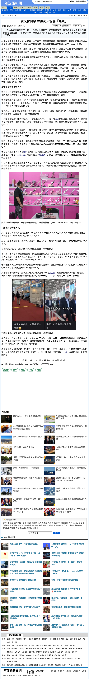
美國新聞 (18, 10)
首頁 (3, 8)
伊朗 (5, 523)
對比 (58, 645)
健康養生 (14, 649)
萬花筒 (64, 658)
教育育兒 (65, 649)
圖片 (52, 12)
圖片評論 (72, 645)
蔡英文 (23, 528)
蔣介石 (65, 526)
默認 (84, 26)
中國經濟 (31, 10)
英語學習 (46, 652)
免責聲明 (68, 671)
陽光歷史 (51, 665)
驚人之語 (27, 645)
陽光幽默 (58, 665)
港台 (40, 12)
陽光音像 (79, 665)
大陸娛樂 (14, 655)
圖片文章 (75, 652)
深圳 (57, 119)
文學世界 (60, 652)
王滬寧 (35, 526)
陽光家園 (72, 665)
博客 (47, 8)
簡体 (73, 1)
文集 (37, 645)
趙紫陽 (29, 528)
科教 (64, 10)
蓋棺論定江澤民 (19, 665)
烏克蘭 (52, 273)
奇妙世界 (70, 658)
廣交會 (6, 370)
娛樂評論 (50, 655)
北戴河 (71, 526)
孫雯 (51, 526)
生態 (35, 12)
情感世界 (22, 658)
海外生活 (43, 649)
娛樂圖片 (65, 655)
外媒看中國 (19, 645)
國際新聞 (40, 10)
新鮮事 (28, 8)
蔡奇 (18, 528)
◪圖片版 (79, 15)
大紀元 (41, 360)
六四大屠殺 (73, 523)
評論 (15, 8)
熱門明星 (29, 655)
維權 (79, 10)
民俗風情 (10, 661)
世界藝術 (53, 652)
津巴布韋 (78, 526)
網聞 (59, 10)
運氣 (23, 370)
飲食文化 (14, 658)
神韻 (20, 523)
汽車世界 (36, 658)
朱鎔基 (10, 523)
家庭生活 (29, 649)
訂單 (15, 370)
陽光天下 (65, 665)
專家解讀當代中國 (32, 665)
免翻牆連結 (80, 1)
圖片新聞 (14, 642)
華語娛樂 (22, 655)
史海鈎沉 (22, 649)
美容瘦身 (10, 652)
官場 (69, 10)
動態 (32, 645)
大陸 (25, 10)
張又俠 (81, 523)
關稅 (39, 370)
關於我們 (53, 671)
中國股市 (28, 526)
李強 (40, 526)
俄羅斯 (42, 155)
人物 (54, 10)
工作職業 (57, 649)
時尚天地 (50, 658)
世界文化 (32, 652)
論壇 (41, 8)
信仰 (45, 12)
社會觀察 (29, 658)
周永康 (36, 528)
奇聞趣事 (57, 658)
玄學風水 (50, 649)
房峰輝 (12, 528)
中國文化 (72, 649)
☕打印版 (72, 15)
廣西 (16, 523)
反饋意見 (61, 671)
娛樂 (35, 8)
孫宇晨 (51, 523)
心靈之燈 (36, 649)
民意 (66, 645)
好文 (49, 645)
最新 (5, 10)
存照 (62, 645)
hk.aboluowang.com (43, 1)
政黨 (41, 645)
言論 (13, 645)
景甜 (24, 523)
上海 (65, 352)
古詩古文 (17, 652)
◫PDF (85, 15)
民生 (74, 10)
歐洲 (25, 152)
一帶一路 (21, 155)
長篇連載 (67, 652)
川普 (29, 523)
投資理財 (24, 652)
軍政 (11, 10)
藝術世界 (79, 649)
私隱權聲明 (76, 671)
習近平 (57, 523)
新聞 (9, 8)
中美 (31, 370)
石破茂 (46, 526)
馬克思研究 (42, 665)
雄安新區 (57, 526)
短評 (45, 645)
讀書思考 (39, 652)
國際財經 (48, 10)
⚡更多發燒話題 (9, 520)
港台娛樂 (36, 655)
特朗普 (20, 526)
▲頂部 (84, 671)
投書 (54, 645)
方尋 (31, 360)
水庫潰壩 (13, 526)
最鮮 (8, 658)
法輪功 (6, 526)
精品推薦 (57, 655)
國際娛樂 (43, 655)
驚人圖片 (10, 665)
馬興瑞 (34, 523)
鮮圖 (15, 661)
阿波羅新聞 (13, 3)
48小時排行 (9, 537)
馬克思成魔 (42, 523)
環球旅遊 (77, 658)
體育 (85, 10)
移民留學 (43, 658)
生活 (21, 8)
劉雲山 (6, 528)
